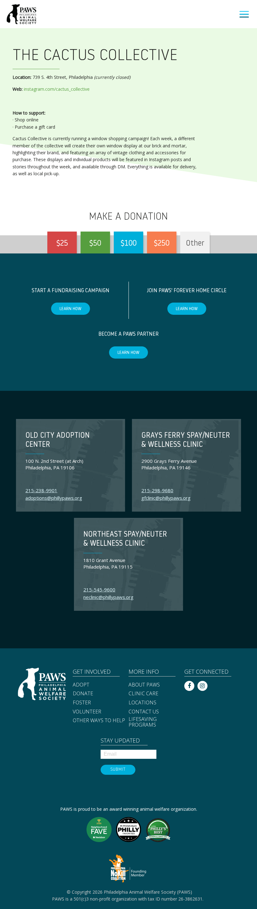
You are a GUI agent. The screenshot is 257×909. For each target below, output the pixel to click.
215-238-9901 (41, 490)
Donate (83, 694)
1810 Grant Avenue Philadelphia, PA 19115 (108, 563)
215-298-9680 (157, 490)
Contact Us (143, 712)
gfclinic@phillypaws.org (166, 498)
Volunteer (87, 712)
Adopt (81, 685)
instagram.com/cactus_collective (57, 89)
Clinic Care (143, 694)
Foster (82, 703)
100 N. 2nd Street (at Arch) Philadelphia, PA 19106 (54, 464)
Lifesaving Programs (142, 722)
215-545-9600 (99, 589)
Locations (142, 703)
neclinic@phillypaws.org (108, 597)
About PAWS (144, 685)
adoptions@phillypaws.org (53, 498)
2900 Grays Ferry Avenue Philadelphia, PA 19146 (169, 464)
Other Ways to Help (99, 720)
